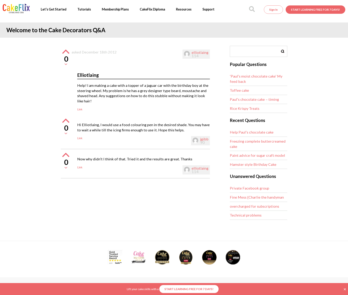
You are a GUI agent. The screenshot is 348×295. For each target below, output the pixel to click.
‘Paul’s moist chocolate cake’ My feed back (256, 79)
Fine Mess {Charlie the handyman (257, 197)
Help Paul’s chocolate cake (252, 132)
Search (283, 51)
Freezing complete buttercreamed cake (258, 144)
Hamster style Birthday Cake (253, 164)
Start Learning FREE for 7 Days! (315, 9)
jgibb (204, 139)
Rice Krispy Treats (244, 108)
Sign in (273, 9)
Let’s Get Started (54, 9)
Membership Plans (115, 9)
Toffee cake (239, 90)
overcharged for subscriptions (254, 206)
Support (208, 9)
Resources (184, 9)
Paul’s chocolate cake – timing (254, 99)
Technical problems (246, 215)
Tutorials (84, 9)
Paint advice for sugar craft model (257, 155)
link (79, 109)
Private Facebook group (249, 188)
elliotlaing (200, 52)
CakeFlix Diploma (152, 9)
